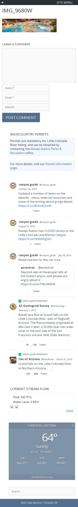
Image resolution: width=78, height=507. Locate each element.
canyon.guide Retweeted (34, 300)
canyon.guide (28, 184)
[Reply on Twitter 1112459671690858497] (19, 374)
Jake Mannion (35, 502)
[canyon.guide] (2, 2)
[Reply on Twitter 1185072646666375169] (19, 211)
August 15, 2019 (27, 226)
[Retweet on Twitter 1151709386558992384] (25, 291)
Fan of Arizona (29, 359)
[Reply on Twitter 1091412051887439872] (19, 345)
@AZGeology (57, 306)
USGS (69, 411)
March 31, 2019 (64, 359)
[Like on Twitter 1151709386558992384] (30, 291)
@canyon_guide (48, 184)
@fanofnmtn (47, 359)
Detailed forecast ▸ (42, 477)
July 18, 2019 (64, 255)
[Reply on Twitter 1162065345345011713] (19, 244)
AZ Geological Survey (34, 306)
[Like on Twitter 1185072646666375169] (30, 211)
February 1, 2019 (27, 310)
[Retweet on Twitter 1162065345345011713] (25, 244)
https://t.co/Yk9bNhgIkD (35, 239)
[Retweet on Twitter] (20, 301)
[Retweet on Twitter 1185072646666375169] (25, 211)
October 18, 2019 (28, 189)
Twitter (36, 210)
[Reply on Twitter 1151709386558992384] (19, 291)
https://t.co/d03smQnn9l (34, 206)
